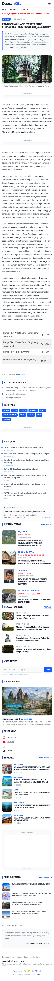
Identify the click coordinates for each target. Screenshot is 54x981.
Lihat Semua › (46, 524)
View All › (48, 607)
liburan (7, 419)
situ (39, 415)
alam (15, 410)
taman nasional (10, 415)
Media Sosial (35, 957)
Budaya (11, 675)
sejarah (33, 410)
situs (42, 410)
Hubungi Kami (22, 957)
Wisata (16, 675)
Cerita (26, 675)
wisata (6, 410)
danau (31, 415)
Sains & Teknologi (28, 590)
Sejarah (22, 531)
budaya (23, 410)
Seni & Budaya (26, 552)
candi (22, 415)
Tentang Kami (8, 957)
